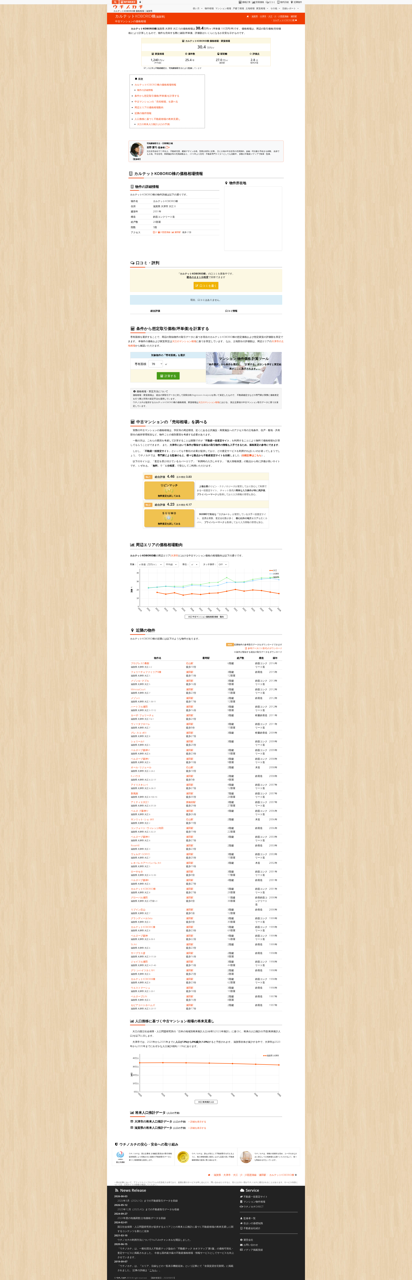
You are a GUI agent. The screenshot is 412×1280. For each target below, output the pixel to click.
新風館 (134, 793)
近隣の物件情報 (143, 113)
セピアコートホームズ (143, 1005)
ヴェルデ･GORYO (140, 854)
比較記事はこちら (251, 455)
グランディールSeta (141, 918)
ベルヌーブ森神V (140, 758)
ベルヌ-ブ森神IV (139, 810)
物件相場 (209, 8)
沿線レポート (289, 8)
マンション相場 (223, 8)
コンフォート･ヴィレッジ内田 (147, 828)
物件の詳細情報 (145, 90)
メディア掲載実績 (253, 1249)
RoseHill (135, 845)
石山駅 (189, 663)
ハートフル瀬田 (139, 706)
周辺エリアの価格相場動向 (149, 107)
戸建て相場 (238, 8)
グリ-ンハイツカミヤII (143, 970)
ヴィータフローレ (140, 724)
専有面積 (140, 364)
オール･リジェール (141, 767)
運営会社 (248, 1239)
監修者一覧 (249, 1218)
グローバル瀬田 (139, 897)
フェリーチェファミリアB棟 (146, 672)
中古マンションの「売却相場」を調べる (156, 101)
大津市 (263, 16)
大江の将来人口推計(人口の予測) (153, 124)
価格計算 (246, 2)
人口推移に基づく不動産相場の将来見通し (157, 118)
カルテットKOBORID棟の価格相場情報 (155, 84)
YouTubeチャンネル (162, 1239)
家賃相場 (261, 8)
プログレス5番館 (140, 663)
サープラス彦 (138, 953)
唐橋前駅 (191, 802)
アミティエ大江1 (140, 802)
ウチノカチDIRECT (253, 1206)
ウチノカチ (121, 1277)
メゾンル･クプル (140, 680)
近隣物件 (298, 2)
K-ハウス (135, 776)
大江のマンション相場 (184, 341)
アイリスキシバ (139, 784)
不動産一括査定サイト (255, 1196)
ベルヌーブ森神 (139, 935)
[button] (150, 564)
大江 (270, 16)
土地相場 (250, 8)
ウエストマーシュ (140, 987)
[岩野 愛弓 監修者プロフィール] (167, 147)
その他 (274, 8)
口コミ (272, 2)
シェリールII (137, 741)
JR (275, 16)
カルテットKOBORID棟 (143, 888)
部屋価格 (260, 2)
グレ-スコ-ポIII (138, 732)
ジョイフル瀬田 (139, 961)
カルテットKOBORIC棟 (143, 927)
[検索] (115, 2)
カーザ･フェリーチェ (142, 715)
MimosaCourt (138, 689)
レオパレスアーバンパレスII (146, 862)
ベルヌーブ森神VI (140, 750)
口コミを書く (208, 286)
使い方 (196, 8)
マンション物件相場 (254, 1201)
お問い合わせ (250, 1244)
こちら (153, 1270)
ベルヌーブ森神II (140, 880)
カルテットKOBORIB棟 (143, 979)
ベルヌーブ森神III (140, 836)
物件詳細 (284, 2)
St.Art (134, 944)
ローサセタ (137, 871)
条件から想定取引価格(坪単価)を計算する (157, 95)
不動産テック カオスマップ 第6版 (196, 1248)
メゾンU (135, 698)
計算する (170, 376)
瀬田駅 (294, 16)
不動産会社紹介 (251, 1228)
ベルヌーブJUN (139, 996)
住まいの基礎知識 (253, 1223)
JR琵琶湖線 (283, 16)
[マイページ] (140, 2)
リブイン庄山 (138, 909)
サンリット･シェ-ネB (142, 819)
